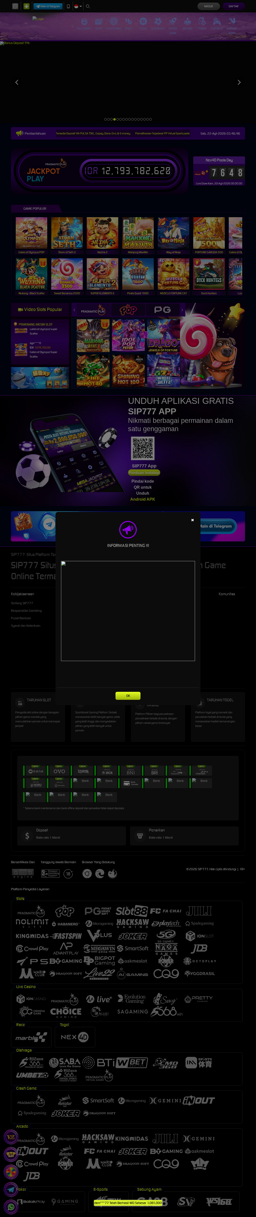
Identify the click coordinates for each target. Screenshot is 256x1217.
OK (128, 696)
